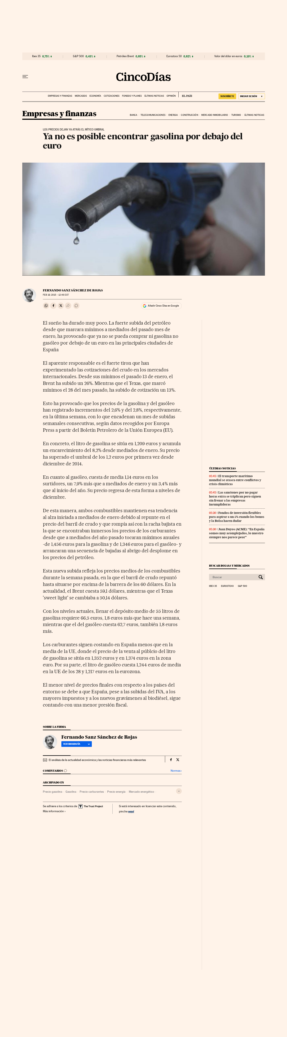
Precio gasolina (52, 791)
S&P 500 (78, 56)
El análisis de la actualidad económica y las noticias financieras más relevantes (97, 760)
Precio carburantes (92, 791)
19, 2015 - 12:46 (55, 294)
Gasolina (71, 791)
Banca (133, 115)
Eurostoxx (227, 586)
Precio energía (116, 791)
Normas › (176, 770)
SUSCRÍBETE (227, 96)
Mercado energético (141, 791)
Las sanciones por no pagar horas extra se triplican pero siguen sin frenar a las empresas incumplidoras (235, 498)
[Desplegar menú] (25, 76)
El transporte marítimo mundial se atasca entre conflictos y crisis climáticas (235, 480)
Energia (173, 115)
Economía (95, 96)
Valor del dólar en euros (228, 56)
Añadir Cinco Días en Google (163, 305)
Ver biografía (71, 743)
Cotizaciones (111, 96)
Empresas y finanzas (60, 96)
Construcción (189, 115)
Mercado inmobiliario (214, 115)
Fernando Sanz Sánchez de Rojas (73, 290)
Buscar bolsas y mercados (229, 565)
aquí (131, 811)
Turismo (236, 115)
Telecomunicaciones (153, 115)
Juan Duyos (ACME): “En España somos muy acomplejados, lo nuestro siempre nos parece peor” (237, 533)
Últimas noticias (154, 96)
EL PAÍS (185, 94)
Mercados (81, 96)
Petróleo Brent (125, 56)
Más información (53, 811)
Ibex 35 (36, 56)
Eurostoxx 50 (174, 56)
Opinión (171, 96)
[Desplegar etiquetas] (179, 791)
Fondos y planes (132, 96)
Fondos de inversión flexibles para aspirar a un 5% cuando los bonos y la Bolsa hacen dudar (236, 517)
